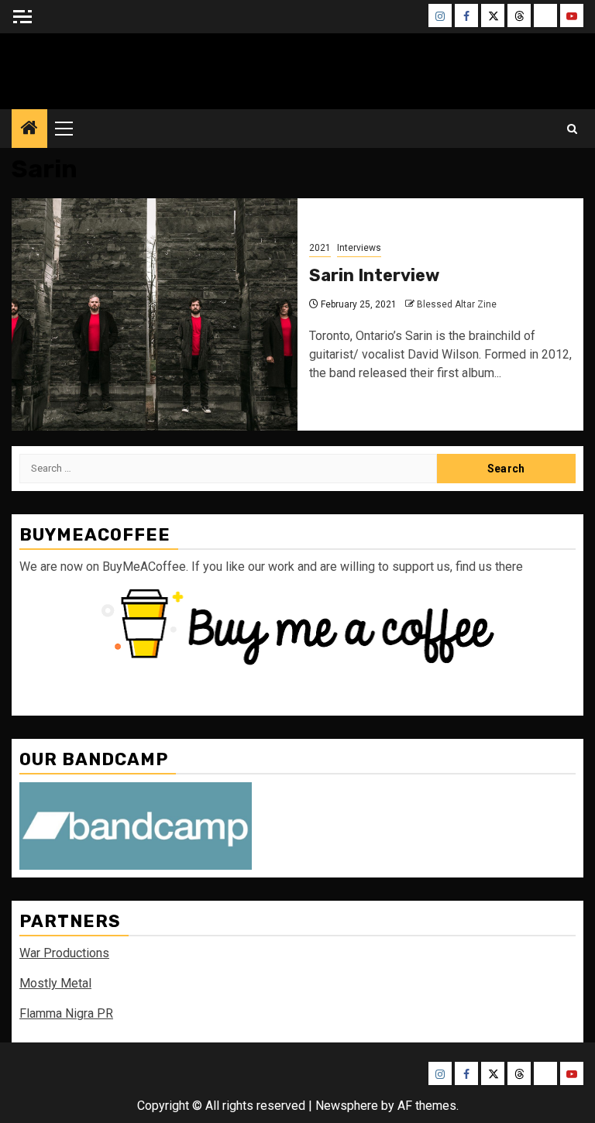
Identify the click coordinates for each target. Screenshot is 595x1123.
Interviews (359, 247)
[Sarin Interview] (155, 314)
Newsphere (346, 1105)
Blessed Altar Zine (297, 67)
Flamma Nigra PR (66, 1013)
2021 (320, 247)
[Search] (572, 129)
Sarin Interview (374, 275)
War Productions (64, 953)
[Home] (29, 129)
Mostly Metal (55, 983)
